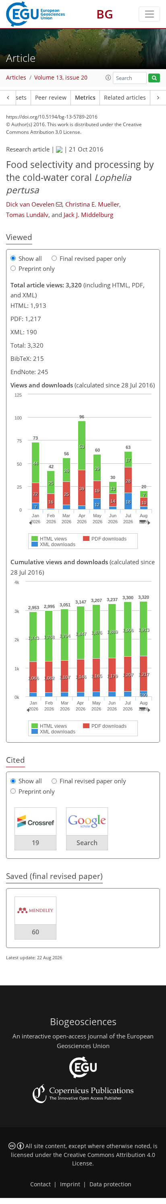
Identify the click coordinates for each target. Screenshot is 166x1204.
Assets (18, 97)
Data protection (110, 1184)
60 (35, 932)
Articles (16, 77)
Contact (40, 1184)
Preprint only (37, 268)
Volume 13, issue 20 (60, 77)
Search (87, 842)
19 (35, 842)
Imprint (70, 1184)
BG (104, 14)
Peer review (50, 97)
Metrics (85, 97)
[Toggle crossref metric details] (35, 821)
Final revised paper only (93, 258)
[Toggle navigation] (149, 14)
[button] (108, 77)
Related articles (125, 97)
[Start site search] (154, 78)
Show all (30, 258)
